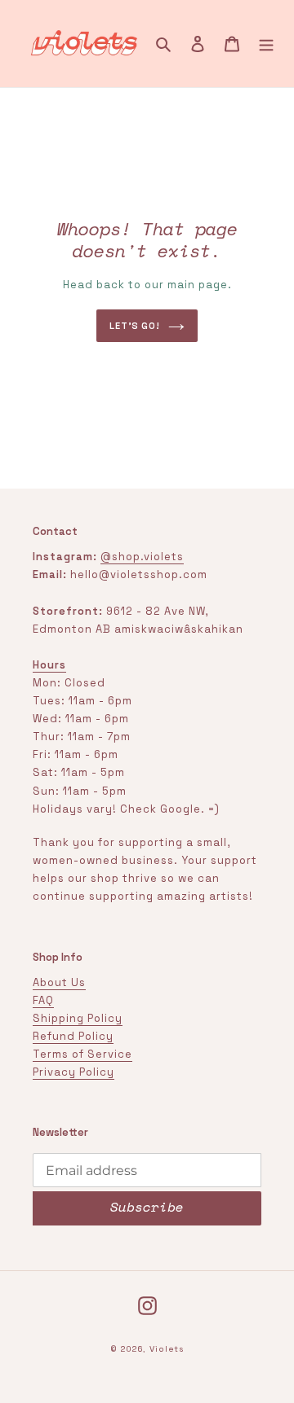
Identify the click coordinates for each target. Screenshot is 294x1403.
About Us (59, 982)
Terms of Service (82, 1054)
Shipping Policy (77, 1018)
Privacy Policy (73, 1072)
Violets (166, 1349)
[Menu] (266, 44)
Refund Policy (73, 1036)
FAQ (43, 1000)
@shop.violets (142, 556)
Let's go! (134, 325)
